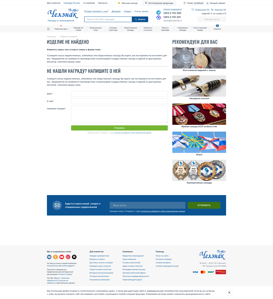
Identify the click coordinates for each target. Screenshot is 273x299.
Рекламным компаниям (99, 280)
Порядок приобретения (99, 256)
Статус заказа (141, 11)
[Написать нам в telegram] (158, 12)
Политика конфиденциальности (136, 276)
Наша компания (129, 259)
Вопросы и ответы (97, 259)
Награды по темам (78, 29)
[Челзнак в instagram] (68, 257)
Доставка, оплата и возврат (101, 263)
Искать (141, 19)
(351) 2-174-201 (172, 17)
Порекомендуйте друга (132, 280)
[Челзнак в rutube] (74, 257)
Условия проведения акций (167, 266)
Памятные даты (61, 29)
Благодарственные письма (134, 269)
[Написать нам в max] (158, 17)
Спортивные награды (182, 29)
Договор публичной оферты (134, 273)
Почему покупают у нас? (96, 11)
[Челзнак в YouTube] (61, 257)
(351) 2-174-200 (172, 13)
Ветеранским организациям (101, 273)
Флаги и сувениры (165, 29)
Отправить (119, 128)
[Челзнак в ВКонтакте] (49, 257)
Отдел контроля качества (100, 269)
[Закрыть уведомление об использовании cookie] (229, 292)
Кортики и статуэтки (148, 29)
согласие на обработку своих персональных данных (132, 133)
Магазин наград (129, 3)
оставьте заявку (65, 274)
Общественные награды (130, 29)
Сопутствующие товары (200, 29)
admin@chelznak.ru (173, 20)
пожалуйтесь (52, 266)
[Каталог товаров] (49, 29)
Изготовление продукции (160, 3)
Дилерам (116, 11)
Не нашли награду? (164, 259)
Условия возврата (163, 263)
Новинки (217, 28)
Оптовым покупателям (99, 276)
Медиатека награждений (133, 256)
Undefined (198, 3)
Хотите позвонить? (173, 9)
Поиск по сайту (162, 256)
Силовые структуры (113, 29)
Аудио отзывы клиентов (132, 266)
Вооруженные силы (96, 29)
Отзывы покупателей (131, 263)
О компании (89, 3)
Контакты (102, 3)
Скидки (127, 11)
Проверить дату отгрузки (100, 266)
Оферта (57, 278)
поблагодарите (68, 266)
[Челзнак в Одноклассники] (55, 257)
